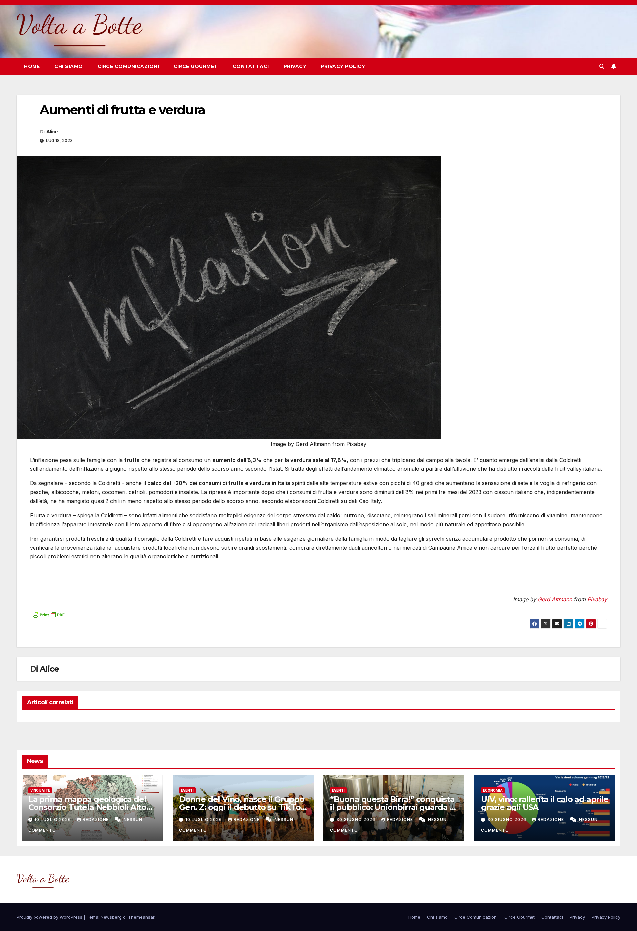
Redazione (96, 819)
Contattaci (251, 66)
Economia (493, 790)
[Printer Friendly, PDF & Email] (48, 613)
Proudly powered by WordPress (50, 917)
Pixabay (597, 599)
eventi (187, 790)
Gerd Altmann (555, 599)
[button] (601, 66)
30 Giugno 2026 (356, 819)
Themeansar (141, 917)
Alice (52, 132)
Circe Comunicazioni (128, 66)
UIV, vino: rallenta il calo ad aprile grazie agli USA (544, 803)
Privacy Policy (343, 66)
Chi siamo (68, 66)
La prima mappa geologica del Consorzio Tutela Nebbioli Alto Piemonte (87, 807)
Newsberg (111, 917)
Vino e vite (40, 790)
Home (32, 66)
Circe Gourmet (196, 66)
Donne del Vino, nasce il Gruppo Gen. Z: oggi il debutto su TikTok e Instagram (242, 807)
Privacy (295, 66)
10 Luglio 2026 (53, 819)
